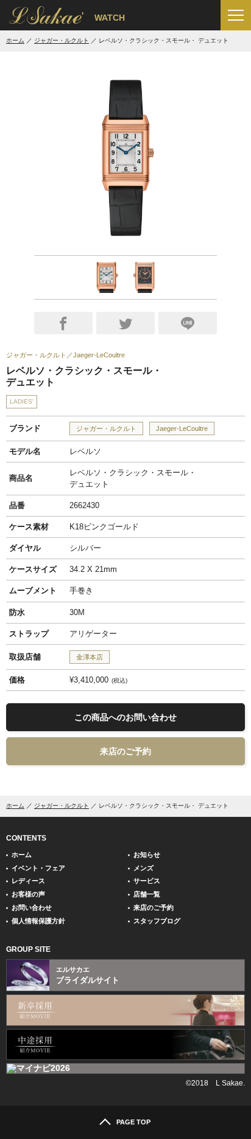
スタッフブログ (156, 920)
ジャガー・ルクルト (61, 40)
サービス (146, 880)
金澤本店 (89, 657)
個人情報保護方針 (38, 920)
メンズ (143, 868)
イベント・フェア (38, 868)
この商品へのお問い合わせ (125, 717)
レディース (28, 880)
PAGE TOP (133, 1122)
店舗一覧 (146, 894)
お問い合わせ (32, 907)
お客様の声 (28, 894)
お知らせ (146, 854)
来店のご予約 (125, 751)
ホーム (15, 40)
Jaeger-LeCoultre (182, 428)
